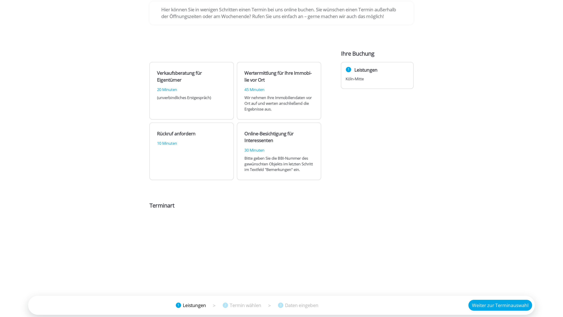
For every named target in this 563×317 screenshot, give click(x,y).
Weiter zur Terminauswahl (500, 305)
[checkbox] (192, 90)
